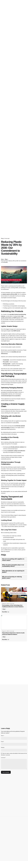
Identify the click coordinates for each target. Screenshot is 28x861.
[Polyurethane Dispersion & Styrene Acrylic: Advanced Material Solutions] (14, 622)
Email (2, 741)
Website (2, 747)
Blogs (2, 238)
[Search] (25, 51)
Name (2, 735)
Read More (4, 611)
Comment (3, 757)
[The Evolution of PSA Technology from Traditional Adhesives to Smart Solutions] (14, 594)
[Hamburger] (3, 51)
